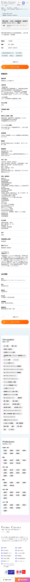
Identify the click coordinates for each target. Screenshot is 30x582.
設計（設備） (15, 401)
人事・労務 (19, 426)
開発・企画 (14, 346)
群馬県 (17, 460)
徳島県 (11, 495)
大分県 (5, 507)
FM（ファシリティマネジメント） (11, 378)
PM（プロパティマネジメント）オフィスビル (13, 369)
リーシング (16, 359)
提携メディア (6, 561)
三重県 (11, 475)
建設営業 (20, 397)
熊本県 (24, 505)
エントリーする (15, 67)
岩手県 (17, 450)
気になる (18, 4)
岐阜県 (17, 472)
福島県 (17, 453)
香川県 (17, 495)
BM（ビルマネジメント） (9, 397)
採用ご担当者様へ (7, 555)
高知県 (5, 498)
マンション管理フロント (9, 363)
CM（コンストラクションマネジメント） (12, 410)
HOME (2, 7)
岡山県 (17, 492)
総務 (13, 426)
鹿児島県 (18, 507)
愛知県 (5, 475)
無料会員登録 (24, 579)
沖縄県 (5, 510)
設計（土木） (6, 404)
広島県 (24, 492)
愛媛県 (24, 495)
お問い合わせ (20, 550)
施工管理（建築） (16, 404)
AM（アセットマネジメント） (10, 375)
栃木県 (11, 460)
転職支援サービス (7, 553)
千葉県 (5, 463)
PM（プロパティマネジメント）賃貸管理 (12, 366)
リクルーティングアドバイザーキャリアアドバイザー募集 (8, 565)
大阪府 (17, 482)
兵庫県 (24, 482)
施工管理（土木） (18, 407)
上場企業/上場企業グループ (7, 52)
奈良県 (5, 485)
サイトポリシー (20, 561)
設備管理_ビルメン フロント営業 (10, 394)
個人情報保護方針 (21, 558)
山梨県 (5, 472)
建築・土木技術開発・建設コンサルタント (12, 413)
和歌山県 (12, 485)
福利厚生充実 (19, 55)
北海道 (5, 450)
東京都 (15, 7)
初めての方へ (8, 579)
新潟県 (5, 470)
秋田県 (24, 450)
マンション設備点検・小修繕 (10, 382)
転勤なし (12, 55)
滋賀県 (5, 482)
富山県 (11, 470)
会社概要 (19, 547)
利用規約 (19, 555)
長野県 (11, 472)
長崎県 (17, 505)
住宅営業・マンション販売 (9, 352)
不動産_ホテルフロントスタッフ (10, 420)
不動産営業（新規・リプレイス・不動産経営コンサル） (14, 356)
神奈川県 (18, 463)
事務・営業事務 (19, 423)
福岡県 (5, 505)
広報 (5, 429)
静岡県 (24, 472)
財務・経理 (6, 426)
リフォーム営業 (7, 359)
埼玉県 (24, 460)
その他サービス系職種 (8, 423)
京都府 (11, 482)
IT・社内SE (11, 429)
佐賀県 (11, 505)
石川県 (17, 470)
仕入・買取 (6, 346)
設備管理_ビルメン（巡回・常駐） (11, 391)
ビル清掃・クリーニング (9, 388)
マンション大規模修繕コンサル (10, 385)
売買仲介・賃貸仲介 (8, 349)
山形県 (5, 453)
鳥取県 (5, 492)
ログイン (23, 4)
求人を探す (9, 7)
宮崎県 (11, 507)
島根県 (11, 492)
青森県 (11, 450)
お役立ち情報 (6, 558)
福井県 (24, 470)
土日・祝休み (19, 52)
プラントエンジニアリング (9, 416)
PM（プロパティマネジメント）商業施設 (12, 372)
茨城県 (5, 460)
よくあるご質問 (20, 553)
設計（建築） (11, 44)
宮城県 (11, 453)
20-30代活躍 (4, 55)
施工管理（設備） (7, 407)
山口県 (5, 495)
